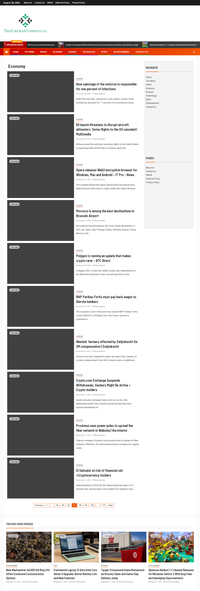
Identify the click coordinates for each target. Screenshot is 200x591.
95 (63, 505)
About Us (28, 3)
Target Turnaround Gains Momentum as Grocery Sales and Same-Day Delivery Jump (87, 45)
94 (57, 505)
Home (16, 52)
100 (92, 505)
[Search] (194, 52)
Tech (55, 565)
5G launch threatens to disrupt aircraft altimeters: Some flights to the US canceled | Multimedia (106, 129)
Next (111, 505)
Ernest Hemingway (31, 582)
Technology (88, 52)
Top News (29, 52)
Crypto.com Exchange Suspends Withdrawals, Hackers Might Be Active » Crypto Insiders (103, 385)
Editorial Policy (62, 3)
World (43, 52)
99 (86, 505)
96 (69, 505)
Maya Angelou (99, 94)
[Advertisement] (169, 132)
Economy (57, 52)
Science (72, 52)
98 (80, 505)
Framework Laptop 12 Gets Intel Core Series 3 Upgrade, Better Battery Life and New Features (75, 574)
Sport (104, 52)
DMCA (50, 3)
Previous (39, 505)
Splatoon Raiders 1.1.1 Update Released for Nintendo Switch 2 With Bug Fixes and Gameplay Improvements (171, 574)
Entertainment (122, 52)
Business (104, 565)
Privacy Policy (78, 3)
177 (103, 505)
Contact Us (40, 3)
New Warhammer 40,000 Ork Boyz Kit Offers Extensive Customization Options (28, 574)
